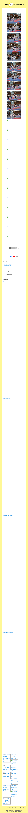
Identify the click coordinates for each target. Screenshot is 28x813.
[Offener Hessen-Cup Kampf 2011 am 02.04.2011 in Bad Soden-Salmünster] (14, 18)
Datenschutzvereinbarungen (12, 810)
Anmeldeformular (7, 264)
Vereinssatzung (7, 265)
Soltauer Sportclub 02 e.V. (16, 807)
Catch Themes (17, 811)
